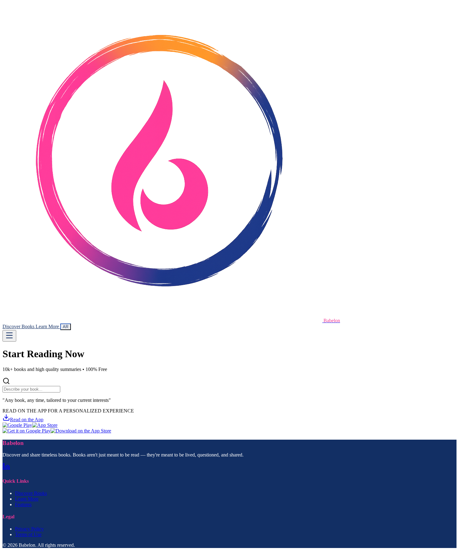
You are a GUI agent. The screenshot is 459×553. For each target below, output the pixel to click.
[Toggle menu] (9, 336)
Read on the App (26, 419)
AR (65, 326)
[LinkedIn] (6, 468)
